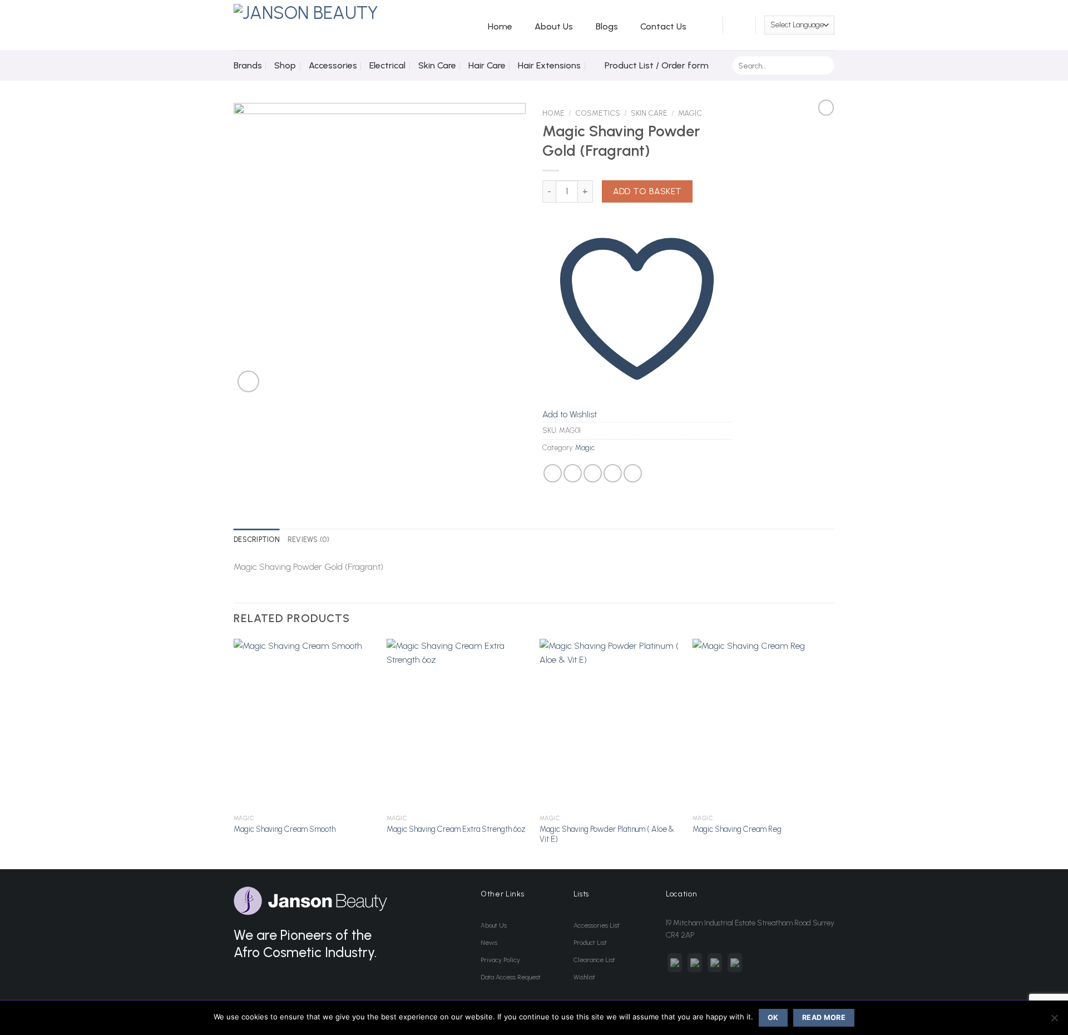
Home (500, 26)
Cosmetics (597, 113)
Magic (690, 113)
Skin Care (437, 65)
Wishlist (584, 977)
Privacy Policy (500, 960)
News (489, 943)
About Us (554, 26)
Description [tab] (257, 539)
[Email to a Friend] (593, 473)
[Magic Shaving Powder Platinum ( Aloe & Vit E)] (610, 724)
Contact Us (663, 26)
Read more (824, 1017)
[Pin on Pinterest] (613, 473)
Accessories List (596, 925)
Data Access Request (511, 977)
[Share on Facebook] (552, 473)
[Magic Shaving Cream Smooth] (304, 724)
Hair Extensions (549, 65)
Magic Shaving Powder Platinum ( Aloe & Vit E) (607, 834)
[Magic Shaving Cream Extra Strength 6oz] (457, 724)
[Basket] (739, 25)
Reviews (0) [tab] (309, 539)
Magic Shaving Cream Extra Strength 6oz (456, 829)
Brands (248, 65)
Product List (590, 943)
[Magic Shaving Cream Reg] (763, 724)
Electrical (387, 65)
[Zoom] (248, 381)
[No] (1054, 1021)
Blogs (607, 26)
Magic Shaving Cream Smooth (284, 829)
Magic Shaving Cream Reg (737, 829)
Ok (773, 1017)
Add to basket (647, 191)
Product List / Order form (657, 65)
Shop (285, 65)
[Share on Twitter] (572, 473)
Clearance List (594, 960)
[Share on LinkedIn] (633, 473)
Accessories (333, 65)
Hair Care (487, 65)
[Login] (708, 25)
